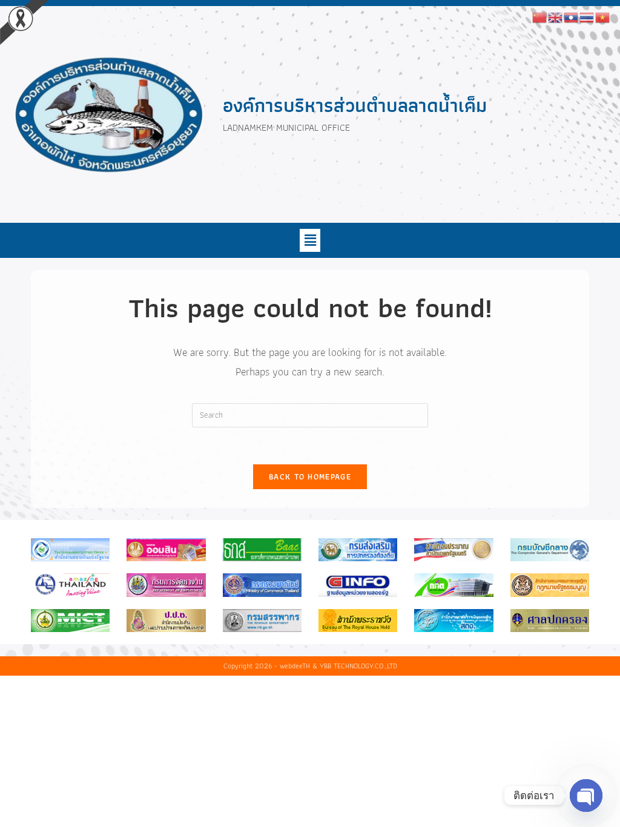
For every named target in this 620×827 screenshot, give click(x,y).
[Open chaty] (586, 795)
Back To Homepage (310, 476)
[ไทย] (587, 16)
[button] (310, 240)
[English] (556, 16)
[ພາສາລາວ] (571, 16)
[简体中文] (540, 16)
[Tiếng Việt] (603, 16)
